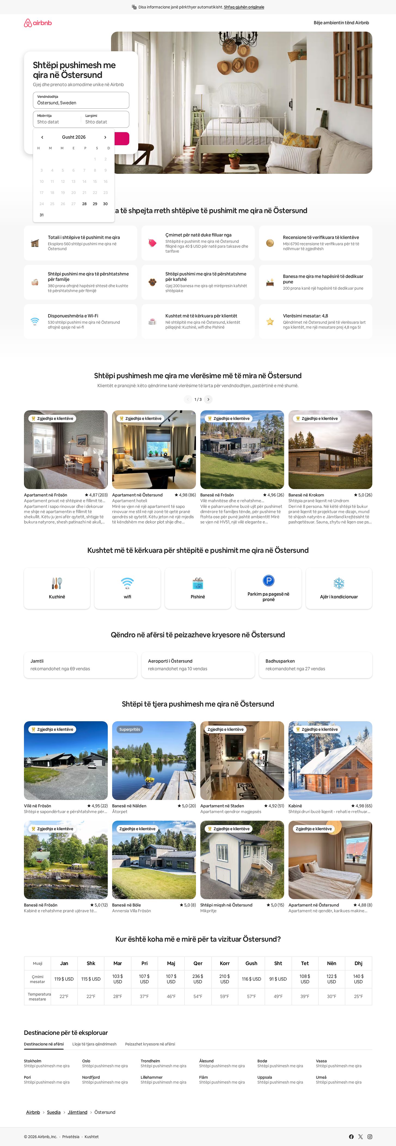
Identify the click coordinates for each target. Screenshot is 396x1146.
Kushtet (92, 1136)
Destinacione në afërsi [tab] (44, 1044)
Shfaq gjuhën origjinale (244, 7)
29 (95, 203)
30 (105, 203)
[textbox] (57, 122)
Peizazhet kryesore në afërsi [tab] (150, 1044)
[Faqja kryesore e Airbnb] (38, 22)
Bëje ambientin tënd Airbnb (341, 23)
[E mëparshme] (188, 399)
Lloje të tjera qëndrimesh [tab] (94, 1044)
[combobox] (81, 102)
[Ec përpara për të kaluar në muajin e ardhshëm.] (105, 137)
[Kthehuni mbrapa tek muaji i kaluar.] (42, 137)
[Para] (208, 399)
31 (42, 215)
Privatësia (70, 1136)
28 (84, 203)
